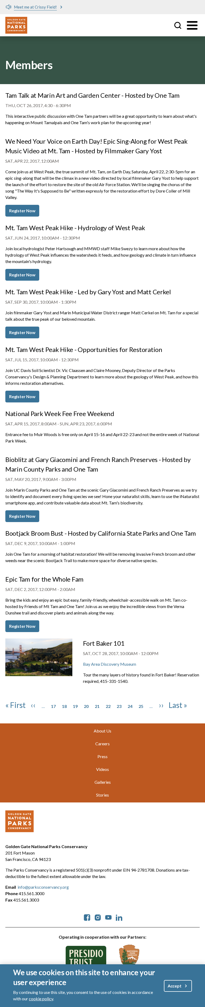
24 (130, 706)
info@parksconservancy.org (43, 887)
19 (75, 706)
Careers (102, 743)
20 (86, 706)
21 (97, 706)
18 (64, 706)
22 (108, 706)
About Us (102, 730)
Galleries (102, 782)
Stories (102, 794)
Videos (102, 769)
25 (141, 706)
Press (102, 756)
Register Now (22, 210)
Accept (175, 985)
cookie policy (41, 998)
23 (119, 706)
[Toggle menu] (192, 25)
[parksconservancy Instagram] (97, 916)
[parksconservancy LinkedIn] (119, 916)
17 (53, 706)
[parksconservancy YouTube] (108, 916)
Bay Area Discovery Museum (109, 664)
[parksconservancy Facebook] (87, 916)
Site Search (177, 25)
